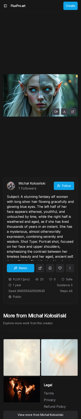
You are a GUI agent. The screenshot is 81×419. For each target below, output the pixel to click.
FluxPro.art (18, 5)
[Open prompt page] (40, 268)
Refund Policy (55, 406)
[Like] (60, 268)
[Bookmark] (50, 268)
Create (70, 5)
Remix (23, 268)
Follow (66, 185)
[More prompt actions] (70, 268)
